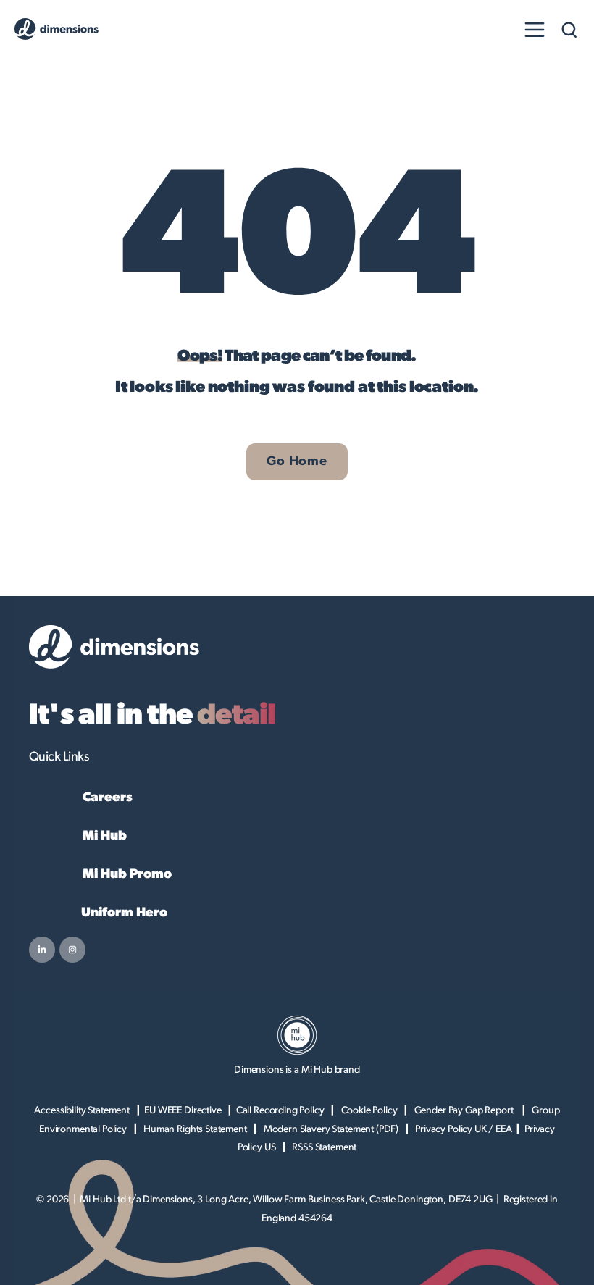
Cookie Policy (369, 1110)
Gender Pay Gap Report (465, 1110)
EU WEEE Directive (182, 1110)
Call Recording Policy (280, 1110)
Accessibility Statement (82, 1110)
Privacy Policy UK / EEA (463, 1129)
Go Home (297, 461)
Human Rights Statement (195, 1129)
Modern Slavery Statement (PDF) (331, 1129)
